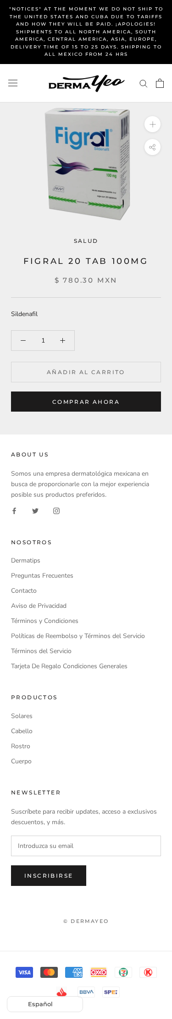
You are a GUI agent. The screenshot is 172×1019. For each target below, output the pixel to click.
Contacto (24, 590)
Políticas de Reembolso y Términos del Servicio (78, 636)
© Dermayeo (86, 921)
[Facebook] (14, 510)
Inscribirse (48, 875)
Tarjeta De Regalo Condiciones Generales (69, 666)
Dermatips (25, 560)
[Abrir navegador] (12, 83)
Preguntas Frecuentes (42, 575)
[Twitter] (35, 510)
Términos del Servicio (41, 651)
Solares (22, 716)
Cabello (22, 731)
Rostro (20, 746)
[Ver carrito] (160, 83)
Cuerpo (21, 761)
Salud (86, 240)
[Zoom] (152, 124)
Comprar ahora (86, 401)
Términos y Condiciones (44, 621)
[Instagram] (56, 510)
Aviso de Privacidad (39, 605)
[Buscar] (143, 83)
